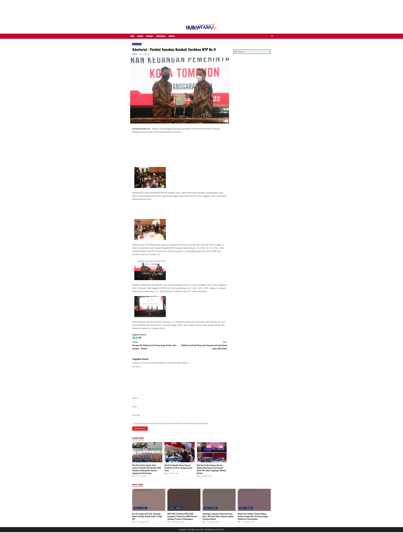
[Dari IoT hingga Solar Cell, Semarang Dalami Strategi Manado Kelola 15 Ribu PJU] (148, 485)
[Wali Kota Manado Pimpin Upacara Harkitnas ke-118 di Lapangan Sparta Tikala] (179, 437)
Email (135, 392)
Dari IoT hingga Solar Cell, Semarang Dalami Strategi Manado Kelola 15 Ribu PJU (147, 502)
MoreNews (209, 515)
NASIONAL (149, 21)
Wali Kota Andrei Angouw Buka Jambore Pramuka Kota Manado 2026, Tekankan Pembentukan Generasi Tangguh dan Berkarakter (146, 454)
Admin (134, 39)
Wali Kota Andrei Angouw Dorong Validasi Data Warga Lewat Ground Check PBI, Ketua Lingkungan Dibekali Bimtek (211, 454)
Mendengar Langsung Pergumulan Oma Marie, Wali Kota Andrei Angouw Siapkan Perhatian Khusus (218, 502)
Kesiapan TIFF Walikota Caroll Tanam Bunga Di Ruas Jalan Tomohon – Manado (154, 330)
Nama (135, 383)
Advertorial (161, 21)
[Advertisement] (17, 2)
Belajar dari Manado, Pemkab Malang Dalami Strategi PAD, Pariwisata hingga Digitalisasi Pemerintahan (253, 502)
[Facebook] (133, 323)
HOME (132, 21)
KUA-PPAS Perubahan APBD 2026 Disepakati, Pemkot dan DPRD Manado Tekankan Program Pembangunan (182, 502)
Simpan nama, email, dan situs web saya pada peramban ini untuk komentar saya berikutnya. (171, 409)
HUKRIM (140, 21)
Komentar (137, 352)
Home (211, 445)
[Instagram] (140, 323)
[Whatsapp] (136, 323)
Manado (147, 445)
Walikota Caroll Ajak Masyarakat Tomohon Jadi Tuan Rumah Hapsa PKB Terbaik (204, 330)
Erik (133, 461)
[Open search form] (272, 22)
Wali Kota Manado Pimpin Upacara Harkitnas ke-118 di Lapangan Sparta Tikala (178, 453)
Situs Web (136, 400)
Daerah (171, 21)
